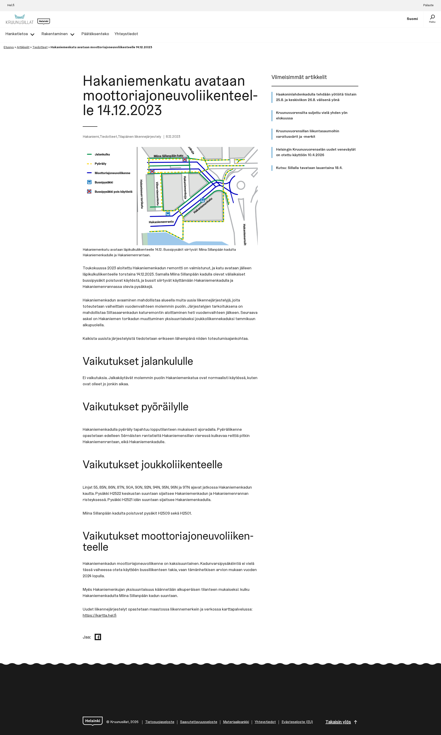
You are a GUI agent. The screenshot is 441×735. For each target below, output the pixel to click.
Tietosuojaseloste (159, 722)
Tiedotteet (40, 47)
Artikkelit (23, 47)
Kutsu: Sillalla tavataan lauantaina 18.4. (309, 168)
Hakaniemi (91, 137)
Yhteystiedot (265, 722)
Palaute (428, 5)
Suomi (412, 19)
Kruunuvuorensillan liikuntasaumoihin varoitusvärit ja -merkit (307, 134)
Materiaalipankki (236, 722)
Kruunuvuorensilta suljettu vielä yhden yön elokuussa (312, 115)
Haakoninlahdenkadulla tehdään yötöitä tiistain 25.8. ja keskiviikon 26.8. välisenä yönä (316, 97)
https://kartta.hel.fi (99, 616)
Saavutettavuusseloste (198, 722)
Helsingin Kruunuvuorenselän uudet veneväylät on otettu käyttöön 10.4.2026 (316, 152)
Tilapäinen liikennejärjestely (139, 137)
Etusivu (9, 47)
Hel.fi (10, 5)
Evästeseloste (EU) (297, 722)
